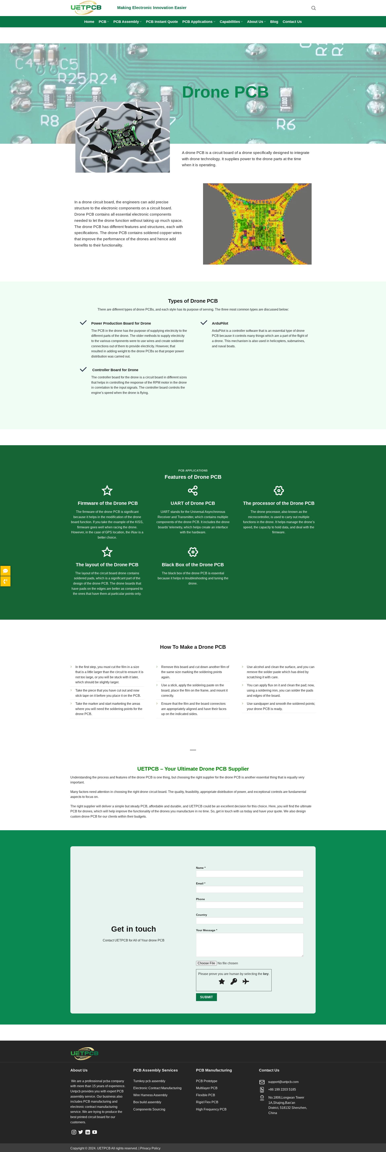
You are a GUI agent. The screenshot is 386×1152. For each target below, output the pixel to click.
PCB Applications (197, 22)
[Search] (313, 7)
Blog (274, 22)
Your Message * (206, 930)
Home (89, 22)
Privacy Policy (150, 1148)
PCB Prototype (206, 1081)
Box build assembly (147, 1102)
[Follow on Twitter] (80, 1132)
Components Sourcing (149, 1109)
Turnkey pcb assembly (149, 1081)
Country (201, 914)
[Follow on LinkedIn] (87, 1132)
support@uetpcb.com (283, 1082)
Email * (200, 883)
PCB (102, 22)
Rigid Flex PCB (207, 1102)
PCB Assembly (126, 22)
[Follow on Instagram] (74, 1132)
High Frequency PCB (211, 1109)
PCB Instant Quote (162, 22)
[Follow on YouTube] (94, 1132)
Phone (200, 899)
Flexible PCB (205, 1095)
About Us (255, 22)
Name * (200, 867)
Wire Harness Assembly (150, 1095)
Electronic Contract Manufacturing (157, 1088)
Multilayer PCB (207, 1088)
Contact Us (292, 22)
